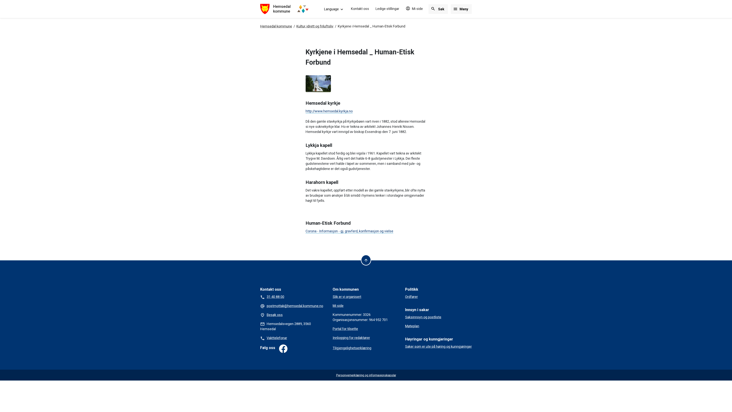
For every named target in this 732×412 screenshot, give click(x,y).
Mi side (414, 9)
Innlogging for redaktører (351, 338)
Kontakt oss (360, 9)
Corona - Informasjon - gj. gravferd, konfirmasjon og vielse (349, 231)
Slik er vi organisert (347, 297)
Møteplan (412, 326)
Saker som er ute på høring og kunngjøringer (438, 346)
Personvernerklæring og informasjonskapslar (366, 375)
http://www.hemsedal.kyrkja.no (329, 111)
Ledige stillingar (387, 9)
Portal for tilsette (345, 329)
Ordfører (411, 297)
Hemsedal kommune (276, 26)
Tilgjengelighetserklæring (352, 348)
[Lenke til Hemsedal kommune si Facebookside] (283, 348)
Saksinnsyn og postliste (423, 317)
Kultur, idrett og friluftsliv (314, 26)
